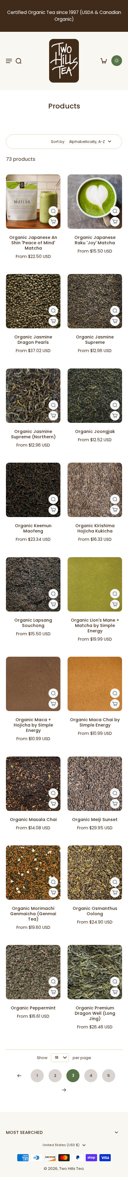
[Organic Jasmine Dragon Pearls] (33, 301)
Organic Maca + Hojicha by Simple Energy (33, 725)
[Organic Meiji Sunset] (95, 784)
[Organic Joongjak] (95, 395)
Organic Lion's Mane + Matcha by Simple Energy (95, 625)
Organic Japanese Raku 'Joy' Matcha (94, 240)
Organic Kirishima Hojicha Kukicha (95, 528)
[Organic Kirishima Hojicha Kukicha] (95, 490)
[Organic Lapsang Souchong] (33, 584)
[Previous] (19, 1075)
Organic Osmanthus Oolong (95, 911)
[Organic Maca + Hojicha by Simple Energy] (33, 684)
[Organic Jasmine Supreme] (95, 301)
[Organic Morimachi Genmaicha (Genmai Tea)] (33, 872)
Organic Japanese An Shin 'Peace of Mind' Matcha (33, 242)
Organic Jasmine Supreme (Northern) (33, 434)
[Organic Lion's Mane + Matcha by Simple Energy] (95, 584)
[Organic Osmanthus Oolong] (95, 872)
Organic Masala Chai (33, 820)
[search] (18, 61)
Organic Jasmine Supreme (95, 339)
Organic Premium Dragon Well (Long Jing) (95, 1013)
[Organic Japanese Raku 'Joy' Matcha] (95, 201)
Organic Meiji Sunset (95, 820)
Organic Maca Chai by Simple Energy (95, 722)
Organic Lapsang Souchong (33, 622)
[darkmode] (116, 60)
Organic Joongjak (95, 431)
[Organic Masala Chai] (33, 784)
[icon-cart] (103, 61)
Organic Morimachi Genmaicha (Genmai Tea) (33, 913)
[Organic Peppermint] (33, 972)
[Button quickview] (53, 211)
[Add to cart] (53, 221)
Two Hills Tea (71, 1168)
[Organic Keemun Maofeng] (33, 490)
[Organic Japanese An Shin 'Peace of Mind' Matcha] (33, 201)
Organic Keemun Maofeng (33, 528)
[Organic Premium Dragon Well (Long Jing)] (95, 972)
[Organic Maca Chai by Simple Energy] (95, 684)
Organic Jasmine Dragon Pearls (33, 339)
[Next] (64, 1089)
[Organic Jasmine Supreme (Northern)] (33, 395)
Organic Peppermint (33, 1008)
